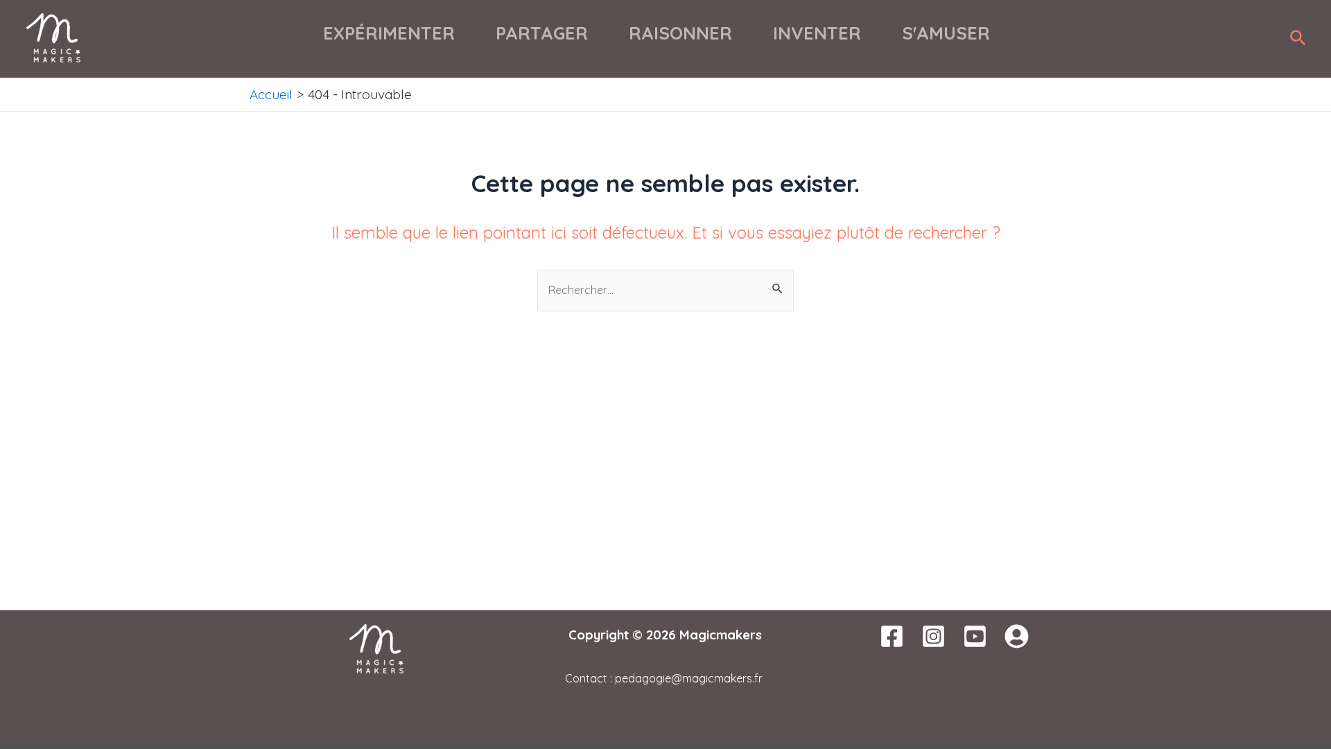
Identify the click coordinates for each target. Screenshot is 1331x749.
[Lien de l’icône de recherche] (1298, 39)
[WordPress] (1016, 636)
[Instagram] (933, 636)
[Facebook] (892, 636)
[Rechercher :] (665, 289)
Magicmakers (720, 634)
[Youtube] (975, 636)
